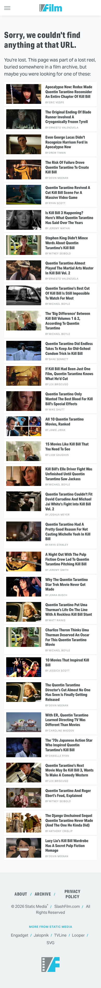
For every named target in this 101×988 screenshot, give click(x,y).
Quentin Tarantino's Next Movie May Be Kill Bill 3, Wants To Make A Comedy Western (69, 770)
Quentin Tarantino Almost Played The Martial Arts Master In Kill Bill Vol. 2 (69, 268)
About (21, 894)
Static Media (36, 906)
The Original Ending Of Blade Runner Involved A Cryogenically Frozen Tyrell (68, 117)
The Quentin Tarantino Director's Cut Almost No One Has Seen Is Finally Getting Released (67, 692)
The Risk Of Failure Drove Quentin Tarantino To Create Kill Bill (67, 167)
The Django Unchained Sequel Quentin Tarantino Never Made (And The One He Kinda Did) (69, 820)
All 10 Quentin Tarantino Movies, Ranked (64, 422)
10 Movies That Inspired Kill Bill (67, 662)
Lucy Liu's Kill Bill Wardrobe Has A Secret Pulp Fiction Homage (66, 845)
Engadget (19, 935)
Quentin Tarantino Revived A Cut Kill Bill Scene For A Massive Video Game (67, 192)
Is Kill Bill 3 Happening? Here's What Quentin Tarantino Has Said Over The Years (69, 218)
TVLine (60, 935)
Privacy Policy (72, 894)
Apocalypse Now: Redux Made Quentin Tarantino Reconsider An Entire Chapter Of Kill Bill (68, 92)
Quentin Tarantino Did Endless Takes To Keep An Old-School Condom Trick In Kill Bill (69, 348)
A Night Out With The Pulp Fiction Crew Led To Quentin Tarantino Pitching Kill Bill (67, 559)
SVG (50, 942)
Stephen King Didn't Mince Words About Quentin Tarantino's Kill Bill (66, 243)
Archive (43, 894)
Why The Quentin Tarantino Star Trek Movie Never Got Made (66, 584)
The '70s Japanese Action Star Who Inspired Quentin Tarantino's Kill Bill (68, 745)
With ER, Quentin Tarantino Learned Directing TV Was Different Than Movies (66, 720)
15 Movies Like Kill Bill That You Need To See (67, 446)
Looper (78, 935)
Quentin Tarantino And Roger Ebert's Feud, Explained (68, 793)
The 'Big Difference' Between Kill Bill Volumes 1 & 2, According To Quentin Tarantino (67, 320)
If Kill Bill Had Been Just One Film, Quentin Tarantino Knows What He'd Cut (69, 374)
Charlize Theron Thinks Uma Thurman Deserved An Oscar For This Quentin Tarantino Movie (67, 637)
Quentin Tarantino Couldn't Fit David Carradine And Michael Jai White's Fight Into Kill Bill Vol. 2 (68, 501)
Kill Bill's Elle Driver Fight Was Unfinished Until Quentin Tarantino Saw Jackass (68, 474)
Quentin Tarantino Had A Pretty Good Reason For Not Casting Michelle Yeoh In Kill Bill (67, 531)
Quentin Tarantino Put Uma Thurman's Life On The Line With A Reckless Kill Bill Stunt (68, 610)
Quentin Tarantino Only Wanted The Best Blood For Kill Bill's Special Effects (69, 399)
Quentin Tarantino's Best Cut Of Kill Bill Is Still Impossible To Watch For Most (67, 293)
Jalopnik (41, 935)
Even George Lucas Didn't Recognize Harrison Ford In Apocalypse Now (66, 142)
